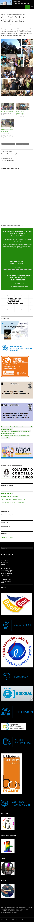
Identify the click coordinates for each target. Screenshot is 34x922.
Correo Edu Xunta (6, 579)
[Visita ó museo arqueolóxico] (23, 106)
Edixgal (3, 564)
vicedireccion (15, 24)
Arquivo (3, 587)
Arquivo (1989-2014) (7, 537)
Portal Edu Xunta (6, 581)
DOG (2, 583)
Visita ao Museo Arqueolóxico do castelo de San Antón (7, 129)
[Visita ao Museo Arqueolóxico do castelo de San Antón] (7, 123)
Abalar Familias (5, 568)
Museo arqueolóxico (23, 144)
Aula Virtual (4, 562)
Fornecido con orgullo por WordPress (22, 919)
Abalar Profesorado (6, 561)
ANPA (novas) (5, 575)
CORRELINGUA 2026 (7, 493)
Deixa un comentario (26, 24)
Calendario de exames (7, 570)
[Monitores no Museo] (7, 106)
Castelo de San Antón (8, 144)
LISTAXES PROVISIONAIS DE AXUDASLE (12, 503)
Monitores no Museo (7, 111)
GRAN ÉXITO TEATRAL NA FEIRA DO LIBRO (13, 499)
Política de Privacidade (6, 919)
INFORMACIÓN (19, 283)
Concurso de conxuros (7, 159)
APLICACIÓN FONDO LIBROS (19, 287)
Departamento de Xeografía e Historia (12, 14)
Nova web (4, 490)
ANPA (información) (6, 573)
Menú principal (32, 7)
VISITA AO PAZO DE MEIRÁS (9, 496)
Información (18, 251)
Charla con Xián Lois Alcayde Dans (10, 153)
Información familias (7, 572)
